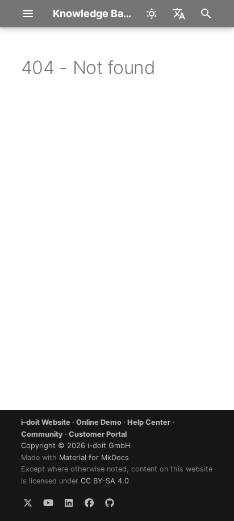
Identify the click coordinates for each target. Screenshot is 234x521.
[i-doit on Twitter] (28, 503)
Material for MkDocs (94, 457)
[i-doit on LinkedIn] (69, 503)
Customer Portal (98, 434)
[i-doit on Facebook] (89, 503)
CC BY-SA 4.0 (105, 481)
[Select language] (179, 13)
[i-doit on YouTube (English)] (48, 503)
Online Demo (99, 422)
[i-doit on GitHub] (110, 503)
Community (42, 434)
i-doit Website (45, 422)
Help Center (148, 422)
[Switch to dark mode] (151, 13)
